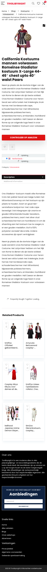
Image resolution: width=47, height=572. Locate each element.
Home (4, 11)
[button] (44, 25)
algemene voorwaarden (12, 552)
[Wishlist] (38, 3)
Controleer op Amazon (23, 137)
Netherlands (17, 158)
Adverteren (6, 538)
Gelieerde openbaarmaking (13, 555)
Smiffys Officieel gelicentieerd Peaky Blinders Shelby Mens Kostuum (11, 349)
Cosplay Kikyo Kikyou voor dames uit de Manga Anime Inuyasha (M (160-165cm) (11, 390)
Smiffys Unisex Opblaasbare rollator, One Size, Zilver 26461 (32, 389)
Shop (13, 11)
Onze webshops (8, 535)
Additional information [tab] (13, 181)
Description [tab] (9, 177)
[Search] (33, 3)
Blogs (4, 531)
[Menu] (3, 3)
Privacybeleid (7, 548)
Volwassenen (8, 14)
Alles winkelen (7, 528)
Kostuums (25, 11)
